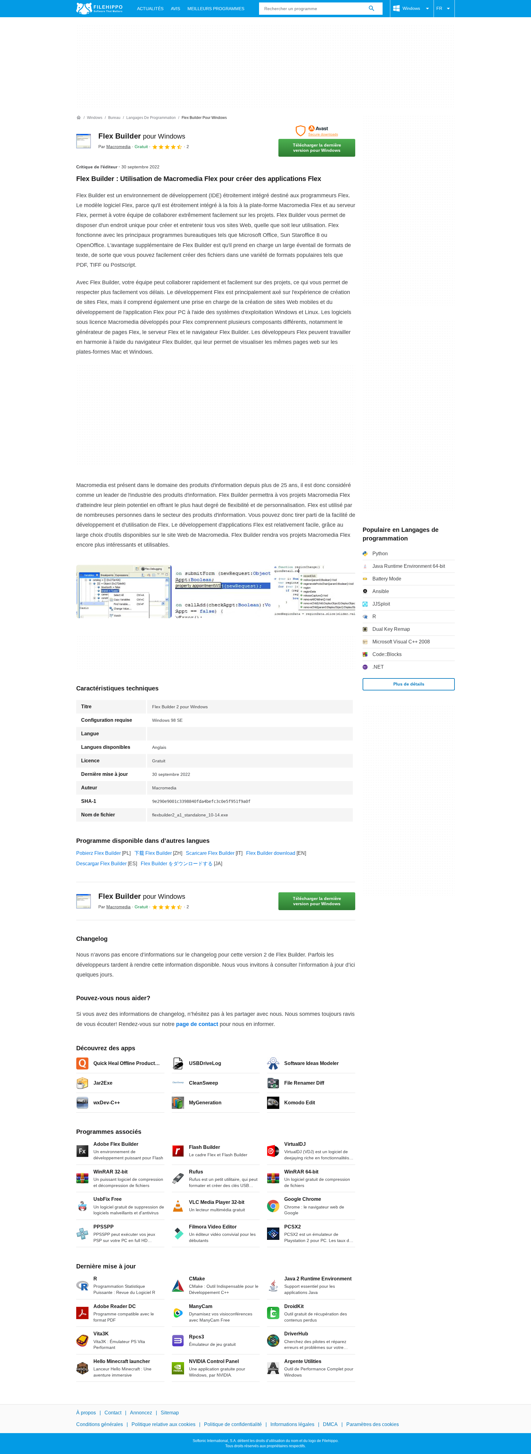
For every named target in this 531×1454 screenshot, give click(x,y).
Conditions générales (99, 1424)
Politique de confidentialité (233, 1424)
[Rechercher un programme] (371, 8)
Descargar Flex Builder (101, 863)
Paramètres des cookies (372, 1424)
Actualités (150, 8)
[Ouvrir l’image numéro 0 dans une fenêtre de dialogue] (123, 591)
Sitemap (170, 1412)
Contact (112, 1412)
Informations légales (292, 1424)
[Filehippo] (99, 8)
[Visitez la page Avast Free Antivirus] (316, 130)
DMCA (330, 1424)
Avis (175, 8)
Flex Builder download (270, 853)
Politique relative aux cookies (163, 1424)
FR (439, 8)
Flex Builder (141, 136)
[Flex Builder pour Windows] (83, 141)
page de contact (197, 1024)
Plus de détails (408, 684)
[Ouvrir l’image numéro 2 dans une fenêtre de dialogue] (321, 591)
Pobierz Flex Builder (98, 853)
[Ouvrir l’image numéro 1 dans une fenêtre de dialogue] (222, 591)
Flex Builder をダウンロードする (177, 863)
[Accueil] (78, 117)
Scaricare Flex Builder (210, 853)
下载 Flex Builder (153, 853)
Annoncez (141, 1412)
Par (114, 146)
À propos (86, 1412)
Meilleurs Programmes (215, 8)
